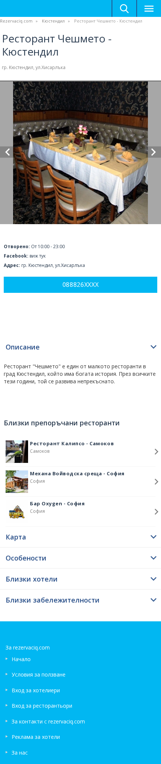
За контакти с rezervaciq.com (48, 721)
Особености (26, 557)
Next (153, 152)
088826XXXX (81, 284)
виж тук (38, 256)
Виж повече (157, 452)
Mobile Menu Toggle (148, 8)
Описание (23, 346)
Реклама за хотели (36, 736)
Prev (7, 152)
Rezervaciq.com (16, 21)
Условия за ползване (39, 674)
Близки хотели (32, 578)
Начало (21, 659)
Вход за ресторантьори (42, 705)
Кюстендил (53, 21)
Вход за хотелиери (36, 690)
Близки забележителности (53, 599)
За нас (20, 752)
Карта (16, 536)
